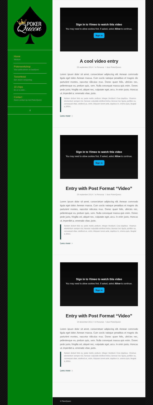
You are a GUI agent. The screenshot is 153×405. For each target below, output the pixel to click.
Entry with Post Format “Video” (99, 188)
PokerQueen (116, 67)
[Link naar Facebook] (30, 110)
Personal (100, 67)
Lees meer (65, 116)
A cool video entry (99, 61)
